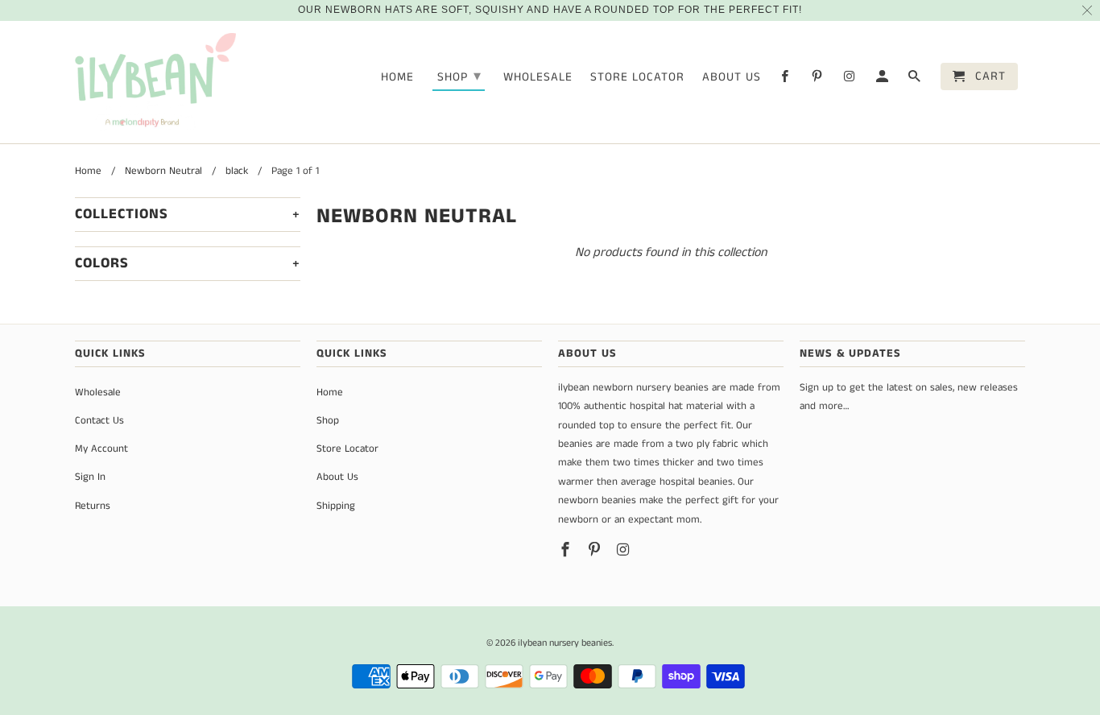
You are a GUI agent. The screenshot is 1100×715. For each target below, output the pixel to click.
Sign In (90, 477)
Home (397, 77)
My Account (101, 449)
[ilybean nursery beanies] (155, 82)
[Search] (915, 79)
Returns (92, 506)
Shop (459, 76)
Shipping (335, 506)
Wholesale (538, 77)
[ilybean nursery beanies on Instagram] (850, 79)
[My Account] (883, 79)
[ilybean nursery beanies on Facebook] (786, 79)
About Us (731, 77)
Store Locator (637, 77)
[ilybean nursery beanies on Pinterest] (818, 79)
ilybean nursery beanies (565, 643)
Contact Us (99, 420)
